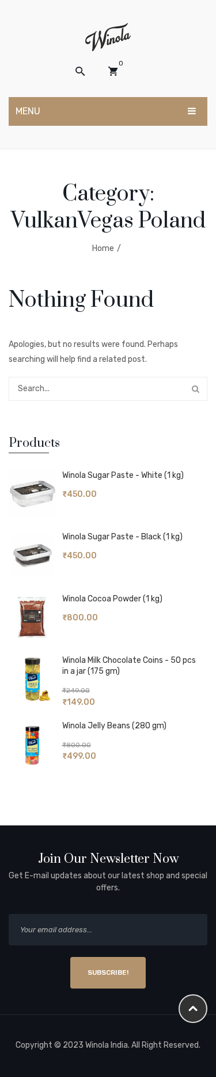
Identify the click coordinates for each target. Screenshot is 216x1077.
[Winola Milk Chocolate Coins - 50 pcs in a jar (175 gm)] (32, 679)
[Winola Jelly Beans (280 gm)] (32, 745)
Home (103, 248)
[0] (113, 71)
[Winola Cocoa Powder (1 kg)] (32, 618)
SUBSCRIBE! (108, 972)
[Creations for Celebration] (108, 36)
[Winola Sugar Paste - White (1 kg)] (32, 494)
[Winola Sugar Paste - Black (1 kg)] (32, 556)
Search (195, 388)
